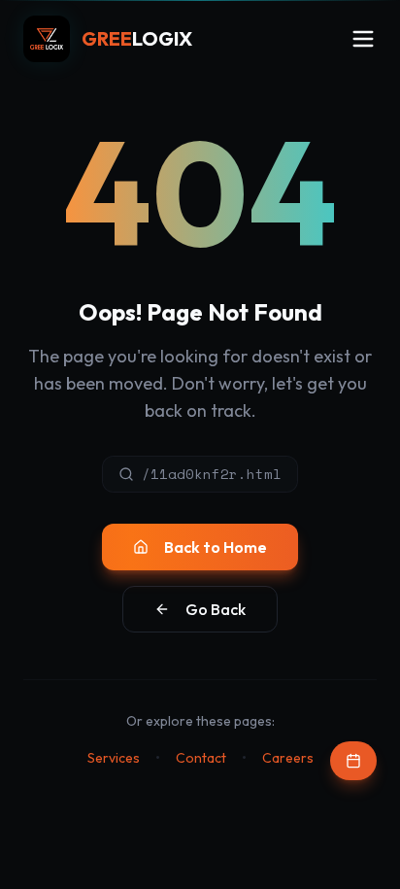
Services (113, 758)
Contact (201, 758)
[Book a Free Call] (353, 760)
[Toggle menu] (363, 38)
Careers (288, 758)
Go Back (215, 609)
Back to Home (215, 547)
